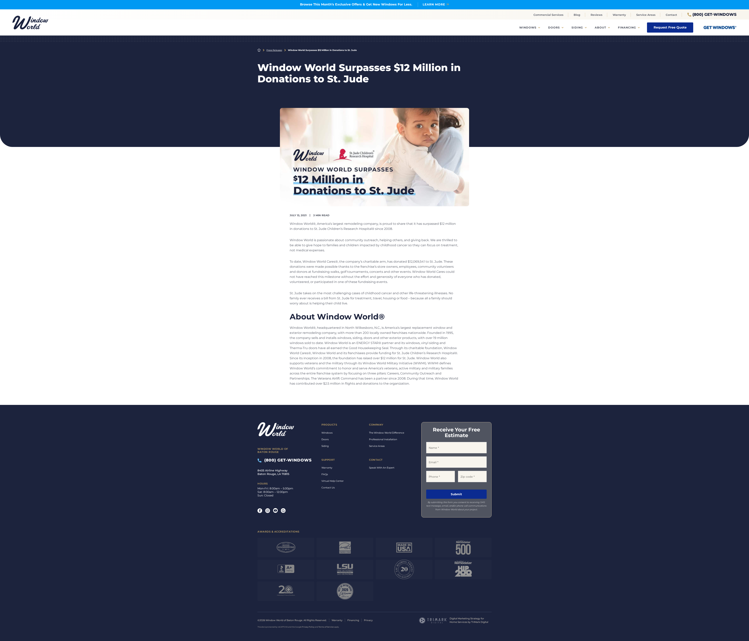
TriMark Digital (479, 622)
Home (259, 50)
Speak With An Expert (381, 467)
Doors (554, 27)
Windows (527, 27)
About (600, 27)
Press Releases (274, 50)
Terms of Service (326, 627)
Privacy (368, 620)
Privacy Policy (308, 627)
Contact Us (328, 487)
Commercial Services (548, 15)
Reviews (596, 15)
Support (328, 459)
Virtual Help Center (332, 480)
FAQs (324, 474)
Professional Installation (383, 439)
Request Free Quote (670, 27)
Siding (577, 27)
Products (329, 424)
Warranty (619, 15)
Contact (671, 15)
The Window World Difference (386, 432)
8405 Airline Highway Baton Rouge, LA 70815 (273, 472)
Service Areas (645, 15)
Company (376, 424)
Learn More (434, 4)
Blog (577, 15)
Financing (627, 27)
